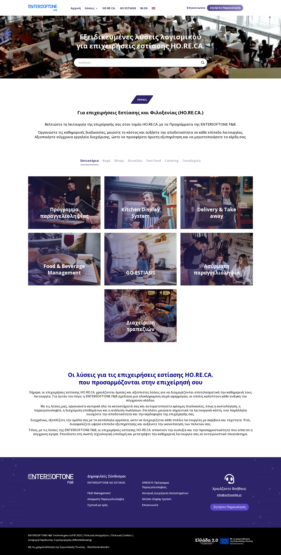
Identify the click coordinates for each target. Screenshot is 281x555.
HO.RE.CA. (109, 8)
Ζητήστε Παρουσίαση (225, 8)
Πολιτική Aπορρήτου (96, 535)
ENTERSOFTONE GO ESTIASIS (106, 482)
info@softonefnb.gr (229, 495)
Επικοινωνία (196, 8)
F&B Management (99, 493)
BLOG (144, 8)
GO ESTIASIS (128, 8)
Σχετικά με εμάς (97, 505)
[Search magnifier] (202, 62)
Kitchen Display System (156, 499)
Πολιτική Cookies (121, 535)
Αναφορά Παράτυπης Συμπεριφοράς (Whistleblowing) (60, 540)
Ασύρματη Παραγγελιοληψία (105, 499)
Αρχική (76, 8)
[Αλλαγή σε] (153, 8)
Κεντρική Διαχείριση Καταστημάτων (165, 493)
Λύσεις (89, 8)
